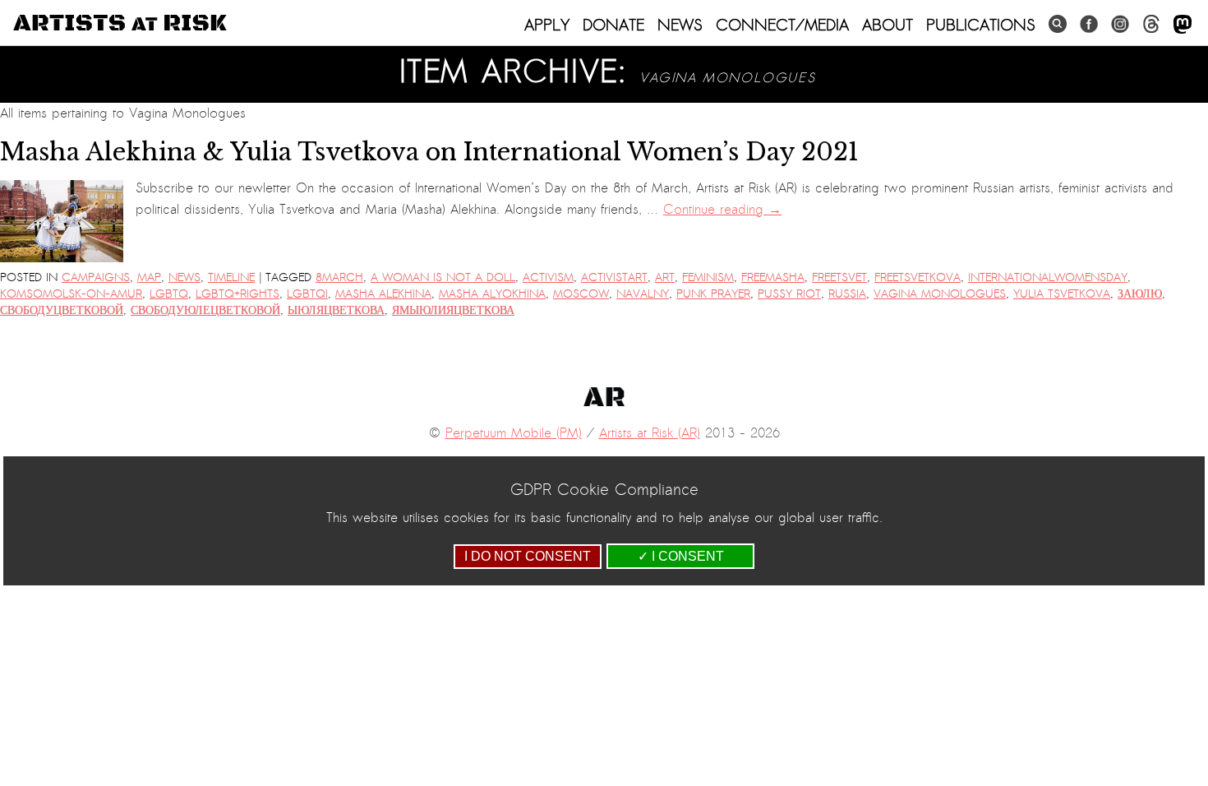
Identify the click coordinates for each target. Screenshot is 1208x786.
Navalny (642, 294)
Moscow (581, 294)
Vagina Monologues (940, 294)
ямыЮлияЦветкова (453, 310)
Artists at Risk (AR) (649, 433)
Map (149, 277)
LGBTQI (307, 294)
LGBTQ (169, 294)
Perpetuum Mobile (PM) (513, 433)
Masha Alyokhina (492, 294)
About (887, 24)
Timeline (231, 277)
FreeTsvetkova (917, 277)
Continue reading (722, 210)
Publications (980, 24)
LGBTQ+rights (237, 294)
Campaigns (96, 277)
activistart (614, 277)
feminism (708, 277)
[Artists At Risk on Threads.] (1151, 24)
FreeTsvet (839, 277)
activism (548, 277)
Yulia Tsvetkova (1061, 294)
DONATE (613, 24)
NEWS (680, 24)
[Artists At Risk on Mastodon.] (1182, 25)
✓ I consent (681, 556)
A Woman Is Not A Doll (443, 277)
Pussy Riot (789, 294)
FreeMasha (773, 277)
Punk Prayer (713, 294)
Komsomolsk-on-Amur (71, 294)
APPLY (546, 24)
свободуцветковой (61, 310)
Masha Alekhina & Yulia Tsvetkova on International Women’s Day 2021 (429, 152)
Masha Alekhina (383, 294)
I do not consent (527, 556)
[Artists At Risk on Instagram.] (1120, 24)
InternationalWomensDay (1047, 277)
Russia (847, 294)
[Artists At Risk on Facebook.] (1089, 24)
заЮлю (1140, 294)
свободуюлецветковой (205, 310)
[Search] (1057, 24)
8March (339, 277)
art (665, 277)
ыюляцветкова (336, 310)
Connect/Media (782, 24)
